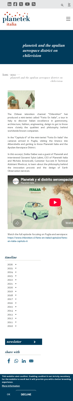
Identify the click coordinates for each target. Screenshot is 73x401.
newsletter (14, 341)
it (69, 4)
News (13, 74)
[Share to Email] (31, 361)
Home (5, 74)
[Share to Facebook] (8, 361)
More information (11, 385)
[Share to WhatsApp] (16, 361)
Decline (26, 394)
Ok (8, 394)
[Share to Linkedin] (23, 361)
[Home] (18, 19)
